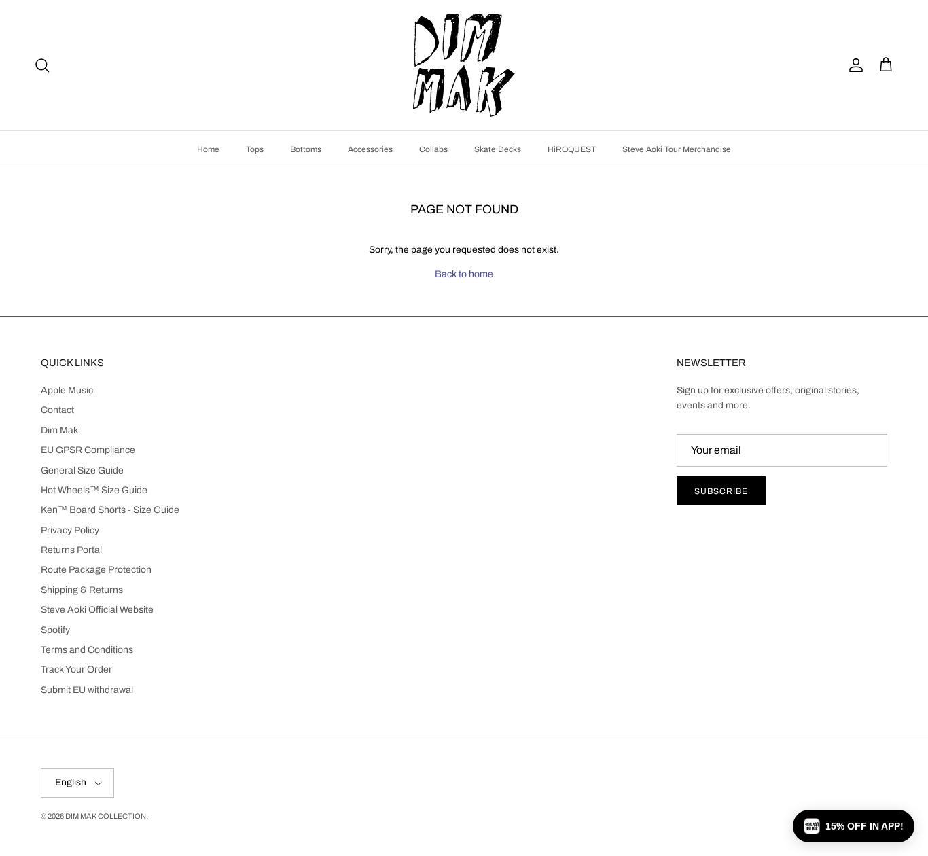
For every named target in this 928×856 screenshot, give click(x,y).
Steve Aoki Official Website (97, 610)
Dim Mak (59, 430)
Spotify (55, 630)
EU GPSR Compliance (88, 450)
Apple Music (67, 390)
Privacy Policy (70, 530)
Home (208, 149)
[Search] (42, 65)
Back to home (464, 274)
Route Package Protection (96, 570)
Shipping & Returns (82, 590)
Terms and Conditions (87, 650)
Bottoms (305, 149)
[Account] (853, 65)
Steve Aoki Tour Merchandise (676, 149)
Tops (255, 149)
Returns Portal (71, 550)
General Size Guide (82, 470)
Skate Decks (497, 149)
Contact (57, 410)
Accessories (370, 149)
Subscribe (721, 491)
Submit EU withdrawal (87, 690)
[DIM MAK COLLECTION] (464, 65)
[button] (853, 826)
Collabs (433, 149)
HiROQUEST (572, 149)
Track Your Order (76, 669)
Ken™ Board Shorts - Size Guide (110, 510)
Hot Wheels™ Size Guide (94, 490)
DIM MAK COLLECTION (105, 816)
